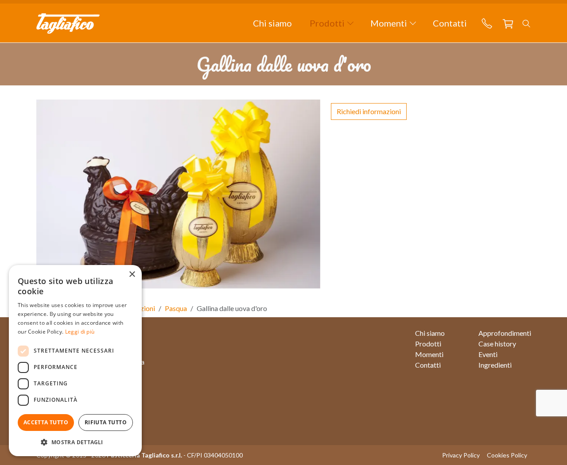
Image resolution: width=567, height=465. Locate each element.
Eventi (487, 354)
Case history (497, 343)
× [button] (131, 274)
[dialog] (75, 360)
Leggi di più (80, 331)
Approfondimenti (504, 333)
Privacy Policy (461, 455)
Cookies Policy (507, 455)
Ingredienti (495, 365)
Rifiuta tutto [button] (106, 422)
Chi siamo (272, 23)
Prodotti (428, 343)
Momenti (429, 354)
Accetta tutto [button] (45, 422)
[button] (331, 23)
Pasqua (176, 308)
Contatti (450, 23)
